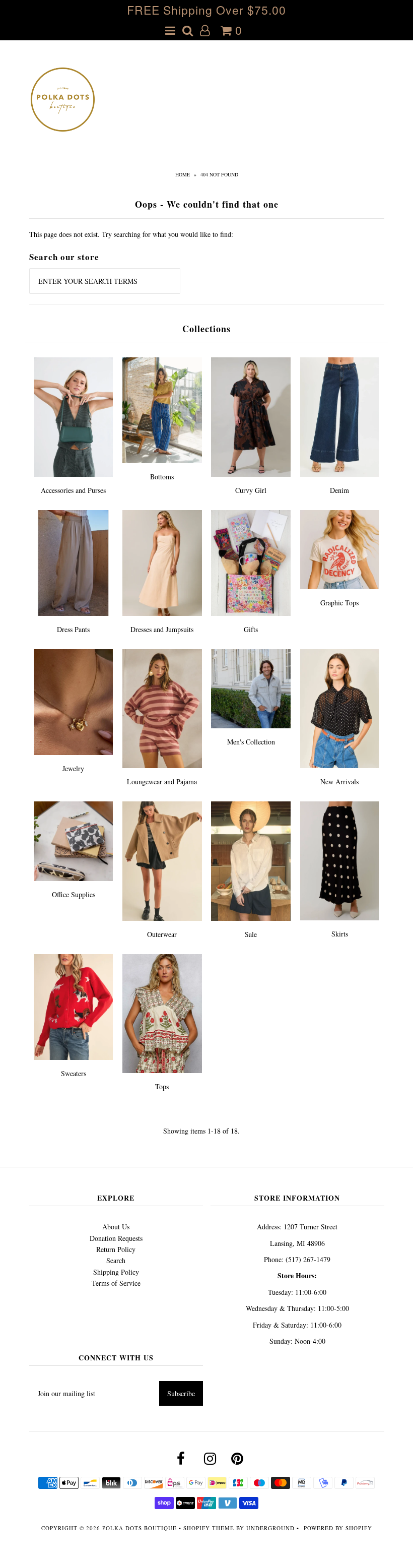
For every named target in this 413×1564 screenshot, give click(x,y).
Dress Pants (73, 629)
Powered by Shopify (338, 1528)
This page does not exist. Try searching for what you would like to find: (131, 234)
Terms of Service (116, 1283)
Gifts (251, 629)
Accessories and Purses (73, 490)
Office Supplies (73, 894)
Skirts (339, 934)
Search (115, 1260)
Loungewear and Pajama (162, 781)
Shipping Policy (116, 1272)
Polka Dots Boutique (139, 1528)
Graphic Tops (339, 602)
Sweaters (73, 1073)
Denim (339, 490)
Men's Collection (251, 741)
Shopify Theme (208, 1528)
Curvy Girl (250, 490)
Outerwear (162, 934)
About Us (115, 1226)
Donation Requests (116, 1238)
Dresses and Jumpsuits (161, 629)
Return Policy (115, 1249)
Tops (162, 1086)
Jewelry (73, 768)
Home (182, 174)
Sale (251, 934)
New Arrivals (339, 781)
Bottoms (162, 476)
